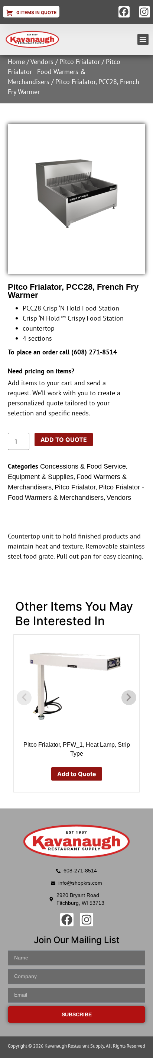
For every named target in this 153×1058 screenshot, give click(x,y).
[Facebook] (124, 11)
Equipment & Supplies (41, 476)
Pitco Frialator (79, 61)
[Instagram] (144, 11)
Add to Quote (63, 439)
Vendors (41, 61)
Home (16, 61)
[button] (143, 39)
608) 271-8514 (95, 352)
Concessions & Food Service (83, 466)
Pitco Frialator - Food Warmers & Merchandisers (64, 71)
